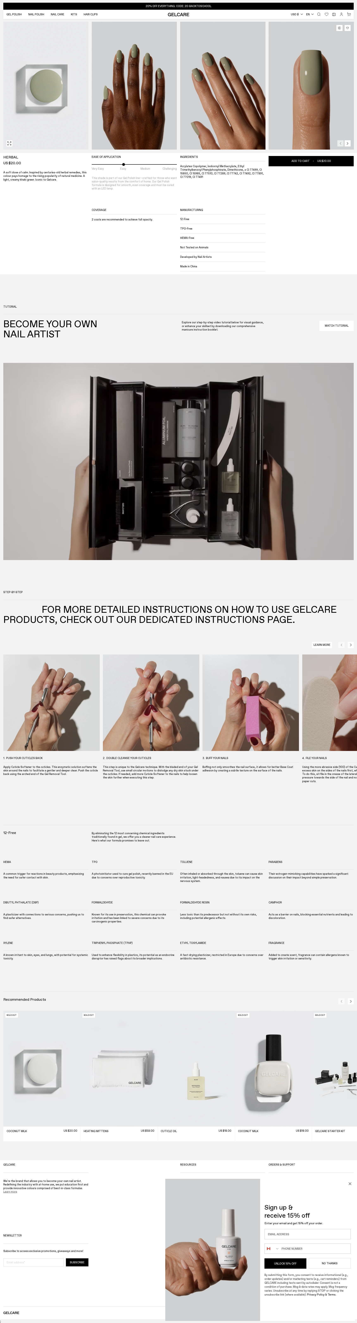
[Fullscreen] (9, 143)
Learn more (10, 1191)
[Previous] (340, 143)
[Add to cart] (75, 1121)
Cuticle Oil (169, 1131)
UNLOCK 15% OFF (285, 1263)
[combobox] (297, 14)
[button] (178, 6)
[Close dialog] (350, 1184)
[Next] (348, 143)
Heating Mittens (95, 1131)
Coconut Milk (16, 1131)
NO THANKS (330, 1263)
